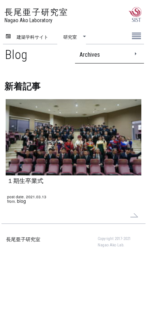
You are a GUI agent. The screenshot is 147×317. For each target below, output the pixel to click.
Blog (16, 54)
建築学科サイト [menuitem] (32, 36)
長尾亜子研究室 (23, 239)
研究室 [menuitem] (70, 36)
